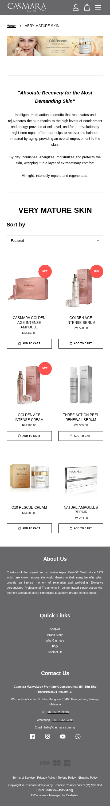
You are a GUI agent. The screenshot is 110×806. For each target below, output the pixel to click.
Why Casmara (55, 640)
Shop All (55, 629)
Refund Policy (67, 777)
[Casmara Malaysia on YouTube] (62, 739)
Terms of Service (24, 777)
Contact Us (55, 652)
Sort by (16, 225)
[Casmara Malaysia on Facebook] (32, 739)
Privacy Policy (46, 777)
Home (11, 26)
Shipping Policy (88, 777)
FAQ (55, 646)
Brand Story (55, 634)
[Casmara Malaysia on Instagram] (47, 739)
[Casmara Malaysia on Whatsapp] (78, 739)
